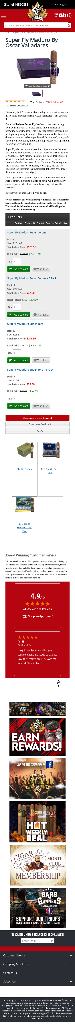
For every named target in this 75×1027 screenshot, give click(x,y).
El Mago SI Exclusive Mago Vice (24, 528)
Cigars (16, 32)
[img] (37, 603)
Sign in (55, 4)
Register (63, 4)
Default (58, 223)
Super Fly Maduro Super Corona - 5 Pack (31, 278)
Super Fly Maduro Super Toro (25, 324)
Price (48, 223)
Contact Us (10, 973)
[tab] (37, 418)
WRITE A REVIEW (54, 101)
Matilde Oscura (24, 469)
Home (8, 32)
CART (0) (65, 15)
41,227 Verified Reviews (37, 608)
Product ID (30, 223)
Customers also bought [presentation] (37, 418)
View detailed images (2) (38, 85)
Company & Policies (15, 964)
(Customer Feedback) (17, 105)
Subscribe (9, 981)
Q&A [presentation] (40, 430)
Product (40, 223)
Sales (66, 223)
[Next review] (66, 658)
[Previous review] (9, 658)
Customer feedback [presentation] (40, 424)
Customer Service (14, 955)
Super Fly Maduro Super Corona (26, 232)
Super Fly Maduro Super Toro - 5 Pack (30, 369)
